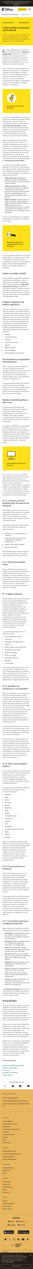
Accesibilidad (6, 1192)
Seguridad (5, 1137)
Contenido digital (8, 22)
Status (4, 1139)
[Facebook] (5, 1240)
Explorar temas (25, 14)
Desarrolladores (6, 1170)
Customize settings (16, 1265)
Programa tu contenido (10, 1072)
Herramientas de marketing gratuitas (12, 1153)
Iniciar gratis (22, 9)
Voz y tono (6, 1070)
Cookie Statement (9, 1262)
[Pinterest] (27, 1240)
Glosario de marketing (8, 1156)
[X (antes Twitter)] (10, 1240)
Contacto (5, 1200)
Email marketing (7, 1126)
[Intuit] (16, 1218)
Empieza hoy (16, 4)
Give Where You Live (8, 1187)
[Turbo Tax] (11, 1221)
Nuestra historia (7, 1181)
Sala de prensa (6, 1184)
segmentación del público (12, 125)
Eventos (5, 1173)
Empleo (4, 1189)
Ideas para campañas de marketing (13, 1065)
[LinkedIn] (18, 1240)
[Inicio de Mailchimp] (7, 9)
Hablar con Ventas (7, 1208)
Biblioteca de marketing (10, 14)
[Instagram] (14, 1240)
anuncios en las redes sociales (14, 160)
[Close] (30, 1255)
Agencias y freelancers (8, 1167)
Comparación (6, 1131)
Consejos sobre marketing (9, 1151)
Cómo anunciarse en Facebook (10, 1098)
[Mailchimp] (21, 1225)
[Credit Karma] (21, 1221)
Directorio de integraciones (9, 1159)
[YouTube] (22, 1240)
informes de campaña (12, 989)
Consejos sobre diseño (10, 1068)
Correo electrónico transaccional (11, 1129)
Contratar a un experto (8, 1203)
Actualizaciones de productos (10, 1124)
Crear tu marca (7, 1075)
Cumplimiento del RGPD (9, 1134)
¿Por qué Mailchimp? (8, 1121)
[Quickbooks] (12, 1225)
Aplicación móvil (7, 1142)
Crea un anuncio (24, 22)
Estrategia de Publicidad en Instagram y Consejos (15, 1100)
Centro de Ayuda (7, 1206)
